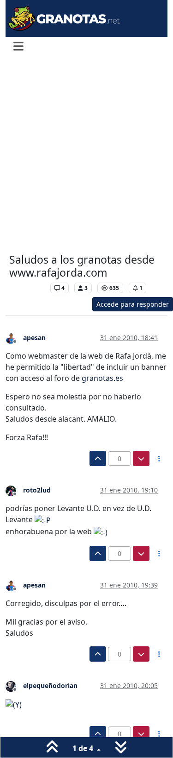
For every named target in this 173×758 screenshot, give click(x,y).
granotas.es (102, 378)
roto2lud (37, 490)
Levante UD (27, 288)
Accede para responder (132, 304)
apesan (34, 337)
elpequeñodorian (50, 685)
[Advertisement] (86, 155)
